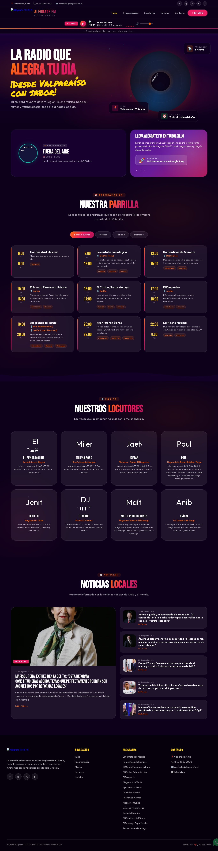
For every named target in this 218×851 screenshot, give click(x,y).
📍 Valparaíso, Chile (181, 756)
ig (186, 3)
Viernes (103, 234)
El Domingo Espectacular (135, 823)
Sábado (121, 234)
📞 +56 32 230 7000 (181, 761)
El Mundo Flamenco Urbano (136, 767)
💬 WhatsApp (178, 772)
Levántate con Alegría (134, 756)
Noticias (165, 13)
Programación (130, 13)
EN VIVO (198, 13)
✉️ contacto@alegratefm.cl (185, 767)
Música (78, 767)
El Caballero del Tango (134, 818)
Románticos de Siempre (135, 761)
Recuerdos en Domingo (135, 828)
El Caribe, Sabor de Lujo (135, 772)
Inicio (114, 13)
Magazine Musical (131, 802)
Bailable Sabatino (131, 813)
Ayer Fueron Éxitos (132, 787)
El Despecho (129, 777)
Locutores (149, 13)
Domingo (139, 234)
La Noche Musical (131, 792)
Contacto (180, 13)
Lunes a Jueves (82, 234)
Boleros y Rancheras (133, 807)
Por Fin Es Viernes (132, 797)
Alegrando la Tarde (132, 782)
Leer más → (21, 705)
